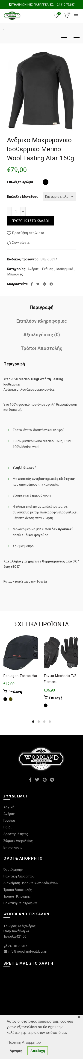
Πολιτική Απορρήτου (19, 876)
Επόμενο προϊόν (76, 37)
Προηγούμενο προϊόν (64, 37)
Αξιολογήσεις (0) (41, 334)
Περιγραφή (41, 307)
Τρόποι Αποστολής (41, 348)
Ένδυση (47, 269)
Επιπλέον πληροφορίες (41, 321)
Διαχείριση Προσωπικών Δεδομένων (30, 883)
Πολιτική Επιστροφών (20, 903)
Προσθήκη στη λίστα (28, 233)
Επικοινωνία (12, 847)
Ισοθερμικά (64, 269)
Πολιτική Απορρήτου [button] (24, 1042)
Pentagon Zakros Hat (20, 676)
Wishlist (59, 13)
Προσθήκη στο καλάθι (30, 221)
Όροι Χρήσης (13, 869)
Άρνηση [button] (16, 1051)
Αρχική (8, 807)
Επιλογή (15, 692)
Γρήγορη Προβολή (35, 655)
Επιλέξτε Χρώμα (20, 182)
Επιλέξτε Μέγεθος (22, 196)
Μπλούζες (15, 274)
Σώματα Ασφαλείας (18, 841)
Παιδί (7, 827)
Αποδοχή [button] (37, 1051)
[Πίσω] (7, 28)
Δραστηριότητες (15, 834)
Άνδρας (33, 269)
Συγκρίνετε (21, 242)
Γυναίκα (9, 820)
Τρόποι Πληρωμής (17, 896)
